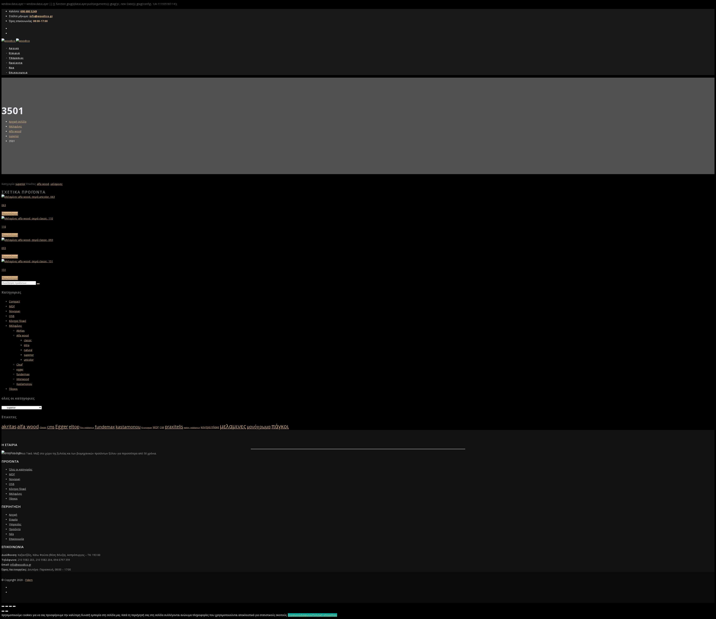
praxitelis (174, 427)
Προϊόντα (15, 529)
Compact (14, 301)
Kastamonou (24, 384)
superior (14, 136)
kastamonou (128, 427)
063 (3, 205)
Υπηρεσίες (15, 524)
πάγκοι (280, 426)
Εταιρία (13, 519)
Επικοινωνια (18, 72)
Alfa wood (15, 131)
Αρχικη (14, 48)
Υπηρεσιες (16, 58)
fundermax (22, 374)
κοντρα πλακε (210, 427)
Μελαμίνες (15, 126)
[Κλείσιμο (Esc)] (14, 606)
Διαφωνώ (306, 615)
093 (3, 248)
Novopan (14, 311)
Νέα (11, 534)
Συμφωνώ (294, 615)
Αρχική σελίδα (17, 121)
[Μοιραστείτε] (10, 606)
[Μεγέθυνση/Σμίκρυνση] (2, 606)
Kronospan (146, 427)
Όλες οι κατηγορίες (20, 469)
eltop (74, 427)
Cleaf (19, 364)
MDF (12, 306)
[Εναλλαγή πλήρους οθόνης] (6, 606)
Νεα (11, 67)
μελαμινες (56, 184)
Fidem (29, 580)
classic (28, 340)
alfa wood (43, 184)
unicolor (29, 359)
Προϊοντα (16, 62)
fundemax (105, 427)
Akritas (20, 330)
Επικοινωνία (16, 539)
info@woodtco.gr (41, 16)
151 (3, 270)
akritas (8, 426)
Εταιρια (14, 53)
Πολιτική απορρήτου (324, 615)
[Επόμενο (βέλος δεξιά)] (6, 611)
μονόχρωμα (259, 427)
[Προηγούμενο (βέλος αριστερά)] (2, 611)
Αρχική (13, 514)
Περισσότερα (10, 213)
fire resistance (87, 427)
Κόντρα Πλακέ (17, 321)
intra (26, 345)
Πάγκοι (13, 389)
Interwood (22, 379)
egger (19, 369)
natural (28, 350)
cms (50, 426)
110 (3, 226)
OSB (11, 316)
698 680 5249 (28, 11)
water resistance (192, 427)
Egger (61, 426)
